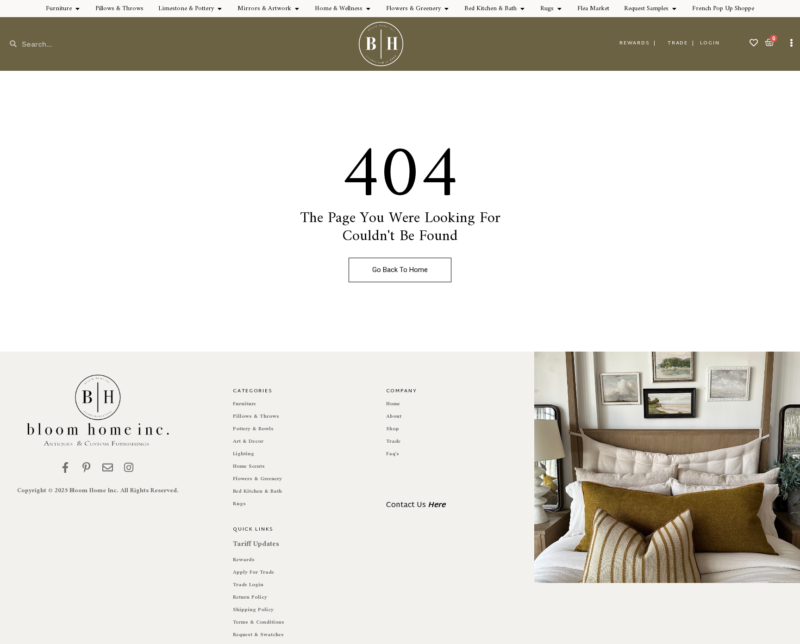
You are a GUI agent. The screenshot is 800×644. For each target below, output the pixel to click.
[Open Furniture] (77, 8)
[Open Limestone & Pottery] (219, 8)
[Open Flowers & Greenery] (446, 8)
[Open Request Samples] (674, 8)
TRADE (678, 43)
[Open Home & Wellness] (368, 8)
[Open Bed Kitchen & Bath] (522, 8)
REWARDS (634, 43)
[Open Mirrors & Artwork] (297, 8)
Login (710, 43)
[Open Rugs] (559, 8)
